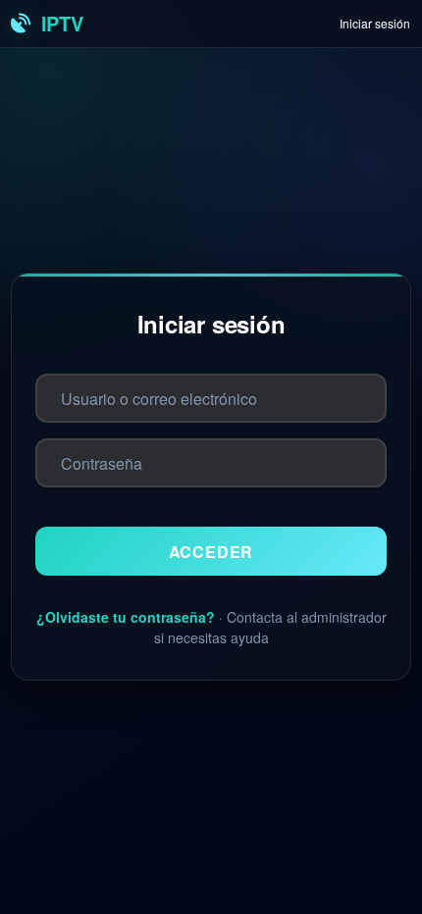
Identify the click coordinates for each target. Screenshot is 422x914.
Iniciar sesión (375, 23)
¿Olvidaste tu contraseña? (125, 617)
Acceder (211, 551)
